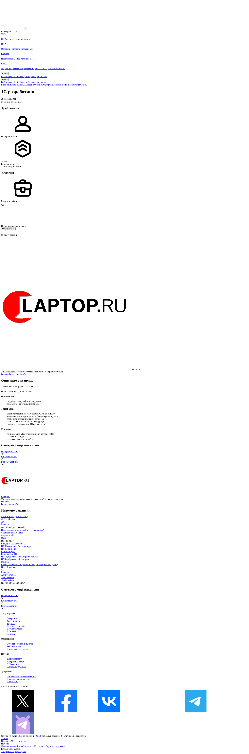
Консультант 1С (9, 456)
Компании (57, 84)
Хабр (3, 751)
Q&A (8, 751)
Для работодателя (15, 661)
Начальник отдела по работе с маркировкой (22, 530)
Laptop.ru (135, 369)
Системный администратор (14, 516)
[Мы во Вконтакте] (109, 711)
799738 (37, 736)
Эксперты (47, 84)
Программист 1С (9, 451)
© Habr (4, 738)
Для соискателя (14, 659)
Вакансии (6, 84)
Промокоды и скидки (17, 649)
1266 (20, 736)
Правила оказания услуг (19, 679)
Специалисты (17, 84)
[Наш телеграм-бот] (22, 733)
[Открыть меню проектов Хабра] (2, 25)
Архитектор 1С (8, 575)
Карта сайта (13, 631)
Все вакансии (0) (17, 374)
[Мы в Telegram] (195, 711)
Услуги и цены (14, 621)
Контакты (12, 634)
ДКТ (3, 519)
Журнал (83, 84)
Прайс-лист (12, 681)
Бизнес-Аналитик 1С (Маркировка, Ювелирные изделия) (29, 564)
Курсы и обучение (33, 84)
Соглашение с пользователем (21, 676)
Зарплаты (75, 84)
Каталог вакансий (16, 626)
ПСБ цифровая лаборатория (15, 556)
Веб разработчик (9, 462)
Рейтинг (66, 84)
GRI (3, 567)
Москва (11, 519)
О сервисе (12, 618)
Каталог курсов (14, 628)
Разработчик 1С (9, 554)
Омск (20, 532)
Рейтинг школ (14, 646)
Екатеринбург (25, 546)
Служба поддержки (16, 666)
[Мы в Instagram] (152, 711)
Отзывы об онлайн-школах (20, 644)
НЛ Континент (8, 546)
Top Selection (7, 577)
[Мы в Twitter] (22, 711)
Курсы (22, 751)
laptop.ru (5, 374)
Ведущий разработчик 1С (13, 543)
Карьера (15, 751)
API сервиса (13, 664)
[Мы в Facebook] (66, 711)
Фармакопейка (8, 532)
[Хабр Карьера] (12, 28)
